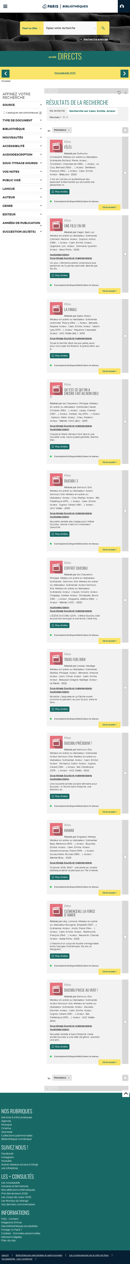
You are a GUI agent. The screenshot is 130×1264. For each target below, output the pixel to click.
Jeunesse (6, 1131)
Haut (125, 1093)
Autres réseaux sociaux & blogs (19, 1164)
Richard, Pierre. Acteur (74, 160)
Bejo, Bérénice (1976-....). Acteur (67, 843)
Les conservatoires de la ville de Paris (89, 1255)
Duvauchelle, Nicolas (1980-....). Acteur (70, 854)
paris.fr (5, 1255)
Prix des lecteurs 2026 (14, 1193)
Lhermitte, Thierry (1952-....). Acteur (68, 322)
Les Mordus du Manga (14, 1200)
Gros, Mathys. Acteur (83, 497)
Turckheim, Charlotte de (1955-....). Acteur (72, 164)
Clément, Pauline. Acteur (63, 239)
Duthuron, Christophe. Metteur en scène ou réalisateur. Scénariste (74, 157)
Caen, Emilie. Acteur (80, 242)
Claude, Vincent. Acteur (84, 592)
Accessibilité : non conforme (17, 1259)
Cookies (6, 1233)
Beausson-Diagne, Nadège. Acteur (78, 679)
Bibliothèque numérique (16, 1139)
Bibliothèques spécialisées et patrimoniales (39, 1255)
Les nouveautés (10, 1182)
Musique (6, 1124)
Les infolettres (9, 1168)
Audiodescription (59, 254)
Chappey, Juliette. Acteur (63, 595)
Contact (14, 1218)
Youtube (6, 1160)
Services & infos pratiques (16, 1117)
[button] (124, 6)
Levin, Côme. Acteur (70, 676)
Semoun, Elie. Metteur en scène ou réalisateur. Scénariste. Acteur (73, 588)
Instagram (7, 1157)
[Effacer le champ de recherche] (95, 28)
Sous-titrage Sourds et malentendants (71, 258)
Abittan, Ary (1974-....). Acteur (84, 413)
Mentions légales (11, 1237)
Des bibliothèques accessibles (19, 1226)
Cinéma (6, 1128)
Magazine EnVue (11, 1222)
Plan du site (8, 1240)
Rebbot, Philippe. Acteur (63, 672)
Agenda (6, 1121)
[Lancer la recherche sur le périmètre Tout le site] (103, 28)
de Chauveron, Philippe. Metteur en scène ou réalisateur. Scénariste (72, 578)
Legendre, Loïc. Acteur (62, 246)
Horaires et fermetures (14, 1186)
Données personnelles (26, 1233)
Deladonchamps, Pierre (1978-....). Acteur (72, 850)
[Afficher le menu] (5, 6)
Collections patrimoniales (16, 1135)
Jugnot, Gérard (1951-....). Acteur (76, 504)
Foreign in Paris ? (11, 1229)
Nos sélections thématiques (18, 1189)
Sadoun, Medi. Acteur (63, 417)
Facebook (7, 1153)
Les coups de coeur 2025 (16, 1197)
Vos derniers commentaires (18, 1204)
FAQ (3, 1218)
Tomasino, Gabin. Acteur (72, 763)
